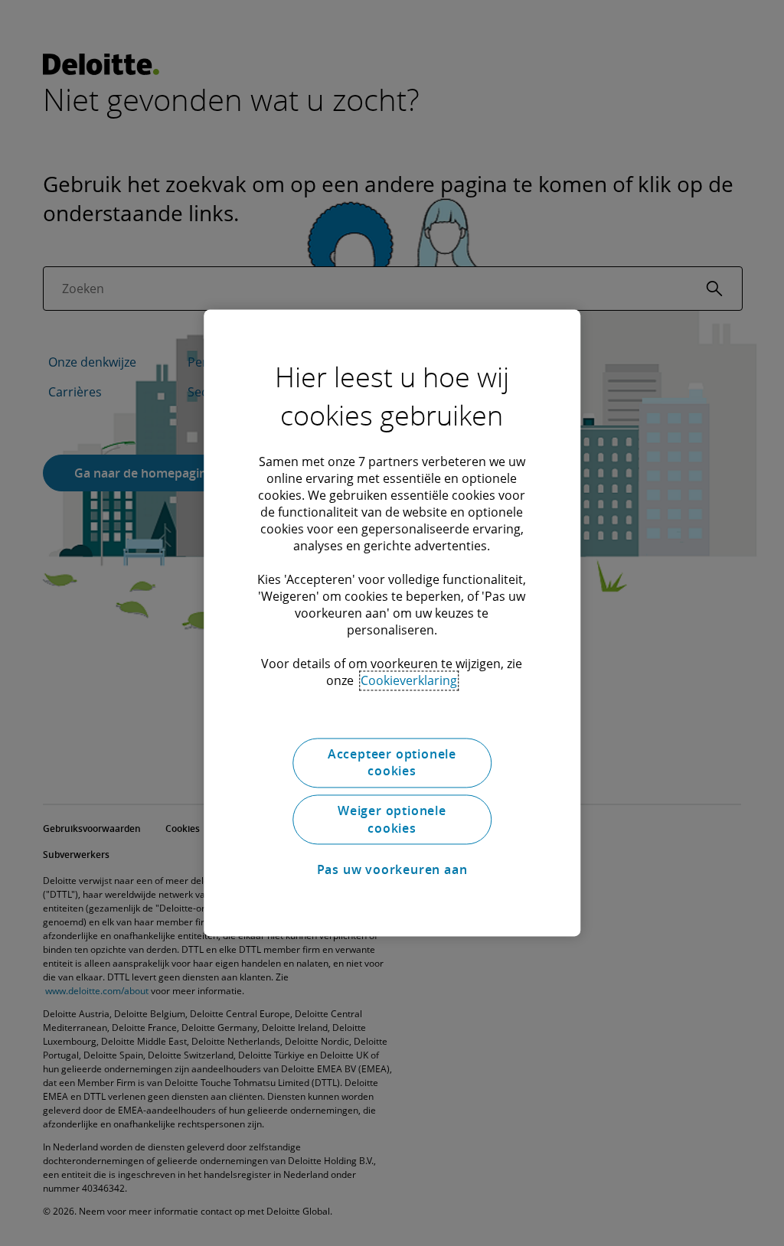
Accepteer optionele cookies (392, 762)
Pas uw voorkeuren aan (392, 869)
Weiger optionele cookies (392, 820)
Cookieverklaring (409, 680)
